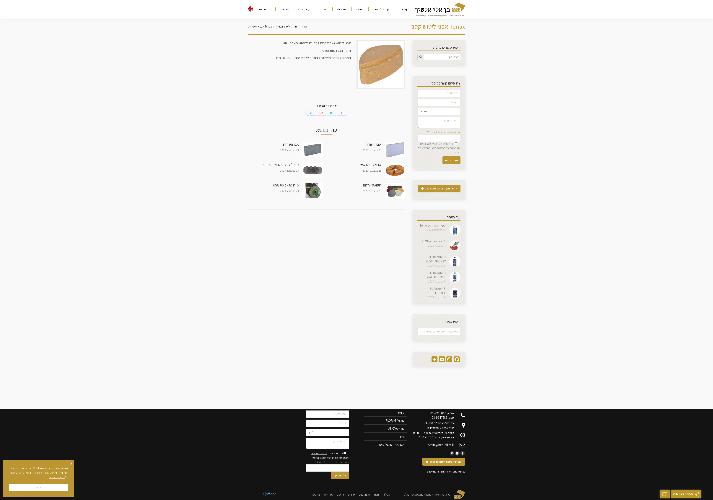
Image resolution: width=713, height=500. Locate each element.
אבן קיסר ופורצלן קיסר (391, 444)
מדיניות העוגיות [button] (57, 477)
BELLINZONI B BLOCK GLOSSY (435, 259)
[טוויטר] (331, 113)
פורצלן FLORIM (395, 420)
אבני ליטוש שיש (370, 164)
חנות (296, 26)
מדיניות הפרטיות (428, 144)
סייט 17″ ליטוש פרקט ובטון (280, 164)
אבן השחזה (373, 144)
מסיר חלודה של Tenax (432, 225)
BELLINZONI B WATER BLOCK (436, 275)
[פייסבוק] (341, 113)
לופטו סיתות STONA (433, 241)
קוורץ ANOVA (396, 428)
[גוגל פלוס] (321, 113)
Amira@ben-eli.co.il (441, 445)
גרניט (401, 412)
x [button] (71, 463)
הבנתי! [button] (39, 487)
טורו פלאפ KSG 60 (286, 185)
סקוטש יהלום (372, 185)
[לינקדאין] (311, 113)
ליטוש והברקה (283, 26)
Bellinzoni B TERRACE (438, 291)
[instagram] (457, 453)
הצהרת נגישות (435, 471)
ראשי (304, 26)
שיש (402, 436)
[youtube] (452, 453)
